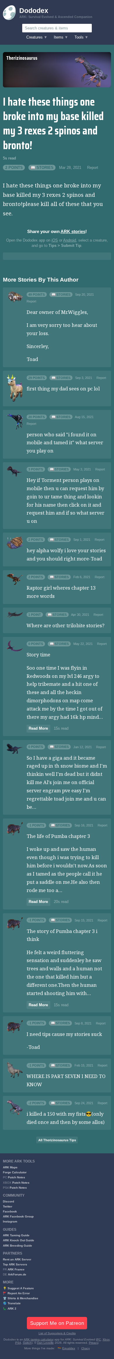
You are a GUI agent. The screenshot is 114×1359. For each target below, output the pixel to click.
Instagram (10, 1221)
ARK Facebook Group (18, 1216)
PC (99, 1339)
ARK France (16, 1269)
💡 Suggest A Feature (18, 1288)
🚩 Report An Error (16, 1293)
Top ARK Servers (15, 1264)
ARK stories (73, 231)
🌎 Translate (12, 1303)
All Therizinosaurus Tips (57, 1140)
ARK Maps (10, 1167)
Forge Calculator (15, 1172)
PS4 (18, 1342)
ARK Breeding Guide (17, 1245)
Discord (8, 1201)
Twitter (7, 1206)
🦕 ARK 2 (9, 1308)
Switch (27, 1342)
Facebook (10, 1211)
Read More (38, 728)
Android (69, 240)
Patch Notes (16, 1177)
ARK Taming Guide (16, 1235)
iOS (54, 240)
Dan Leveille (45, 1342)
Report (92, 168)
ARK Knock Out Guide (18, 1240)
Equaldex (68, 1348)
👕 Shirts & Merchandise (20, 1298)
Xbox (106, 1339)
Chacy (85, 1348)
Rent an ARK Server (17, 1259)
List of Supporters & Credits (57, 1333)
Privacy (93, 1342)
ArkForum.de (17, 1274)
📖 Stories (42, 168)
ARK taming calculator (38, 1339)
